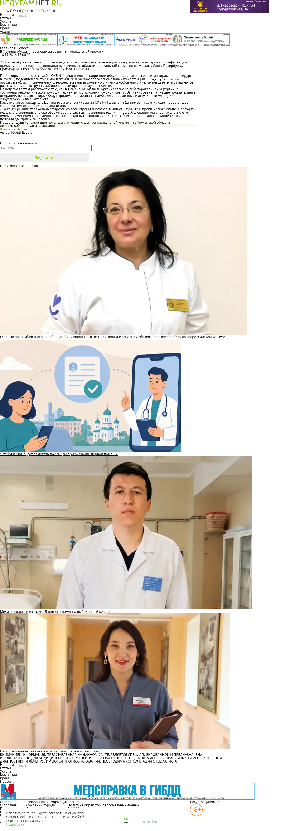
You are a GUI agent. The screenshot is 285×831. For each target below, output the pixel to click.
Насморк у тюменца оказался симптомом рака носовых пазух (50, 751)
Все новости (14, 138)
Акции (5, 31)
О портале (8, 805)
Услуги (5, 21)
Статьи (5, 18)
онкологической (31, 92)
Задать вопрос (230, 56)
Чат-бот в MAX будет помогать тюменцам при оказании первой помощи (59, 454)
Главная (6, 48)
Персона (7, 781)
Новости (7, 14)
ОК (126, 818)
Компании (8, 24)
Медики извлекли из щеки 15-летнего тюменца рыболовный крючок (55, 611)
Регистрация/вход (204, 801)
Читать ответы (261, 56)
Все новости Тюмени (14, 129)
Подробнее (15, 824)
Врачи (5, 28)
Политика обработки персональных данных (103, 805)
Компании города (40, 805)
